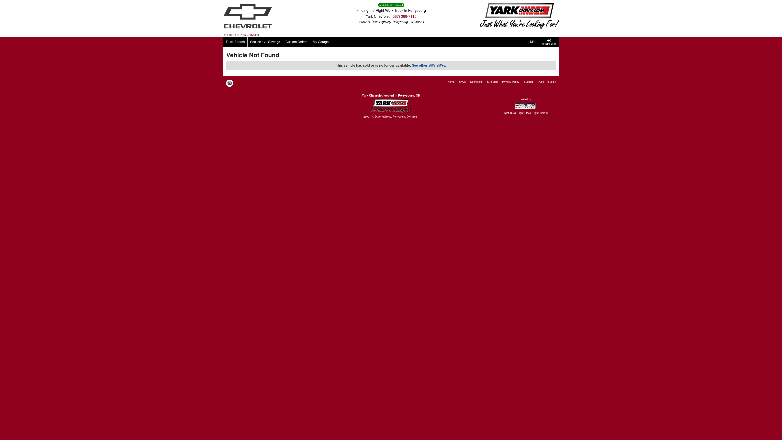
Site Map (492, 82)
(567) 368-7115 (403, 16)
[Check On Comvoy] (229, 83)
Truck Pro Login (546, 82)
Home (451, 82)
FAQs (462, 82)
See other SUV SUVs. (429, 65)
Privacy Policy (510, 82)
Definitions (476, 82)
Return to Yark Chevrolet (242, 35)
